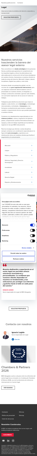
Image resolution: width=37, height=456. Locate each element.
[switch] (32, 230)
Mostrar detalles (27, 248)
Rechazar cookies (18, 259)
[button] (11, 17)
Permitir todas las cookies (18, 253)
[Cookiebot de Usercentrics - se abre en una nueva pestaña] (27, 196)
